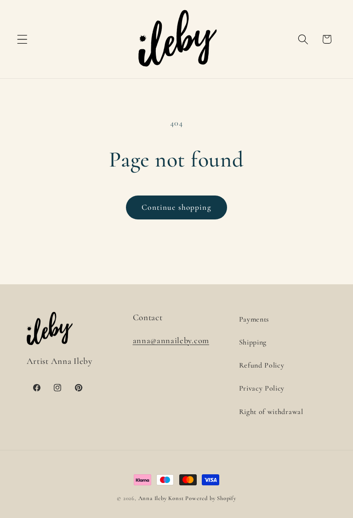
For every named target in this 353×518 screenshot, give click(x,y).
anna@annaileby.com (171, 340)
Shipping (253, 342)
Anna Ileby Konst (161, 498)
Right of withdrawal (271, 411)
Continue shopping (176, 207)
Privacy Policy (262, 388)
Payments (254, 319)
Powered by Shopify (210, 498)
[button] (22, 39)
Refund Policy (262, 365)
